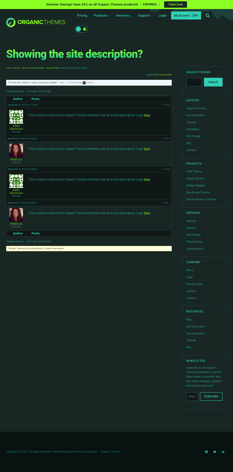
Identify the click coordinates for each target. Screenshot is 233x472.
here (147, 115)
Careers (191, 291)
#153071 (166, 202)
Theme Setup (194, 241)
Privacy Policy (194, 284)
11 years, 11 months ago (68, 82)
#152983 (166, 169)
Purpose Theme (53, 68)
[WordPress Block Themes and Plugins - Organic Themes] (41, 23)
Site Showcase (195, 326)
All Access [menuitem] (182, 15)
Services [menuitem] (122, 15)
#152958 (166, 105)
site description (165, 74)
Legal (189, 277)
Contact (191, 150)
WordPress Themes (198, 192)
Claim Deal (176, 4)
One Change (193, 136)
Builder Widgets (195, 185)
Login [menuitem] (163, 15)
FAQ (188, 143)
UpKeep (191, 220)
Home (8, 68)
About (189, 270)
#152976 (166, 138)
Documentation (195, 115)
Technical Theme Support (33, 68)
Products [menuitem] (100, 15)
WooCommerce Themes (201, 199)
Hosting (190, 228)
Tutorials (191, 122)
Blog (189, 319)
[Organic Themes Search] (207, 15)
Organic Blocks (195, 178)
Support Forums (196, 108)
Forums (16, 68)
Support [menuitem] (144, 15)
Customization (194, 248)
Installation (192, 129)
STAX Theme (194, 171)
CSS (155, 74)
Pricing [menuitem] (82, 15)
